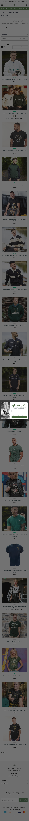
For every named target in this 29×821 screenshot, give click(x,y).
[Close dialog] (27, 402)
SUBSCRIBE (19, 417)
